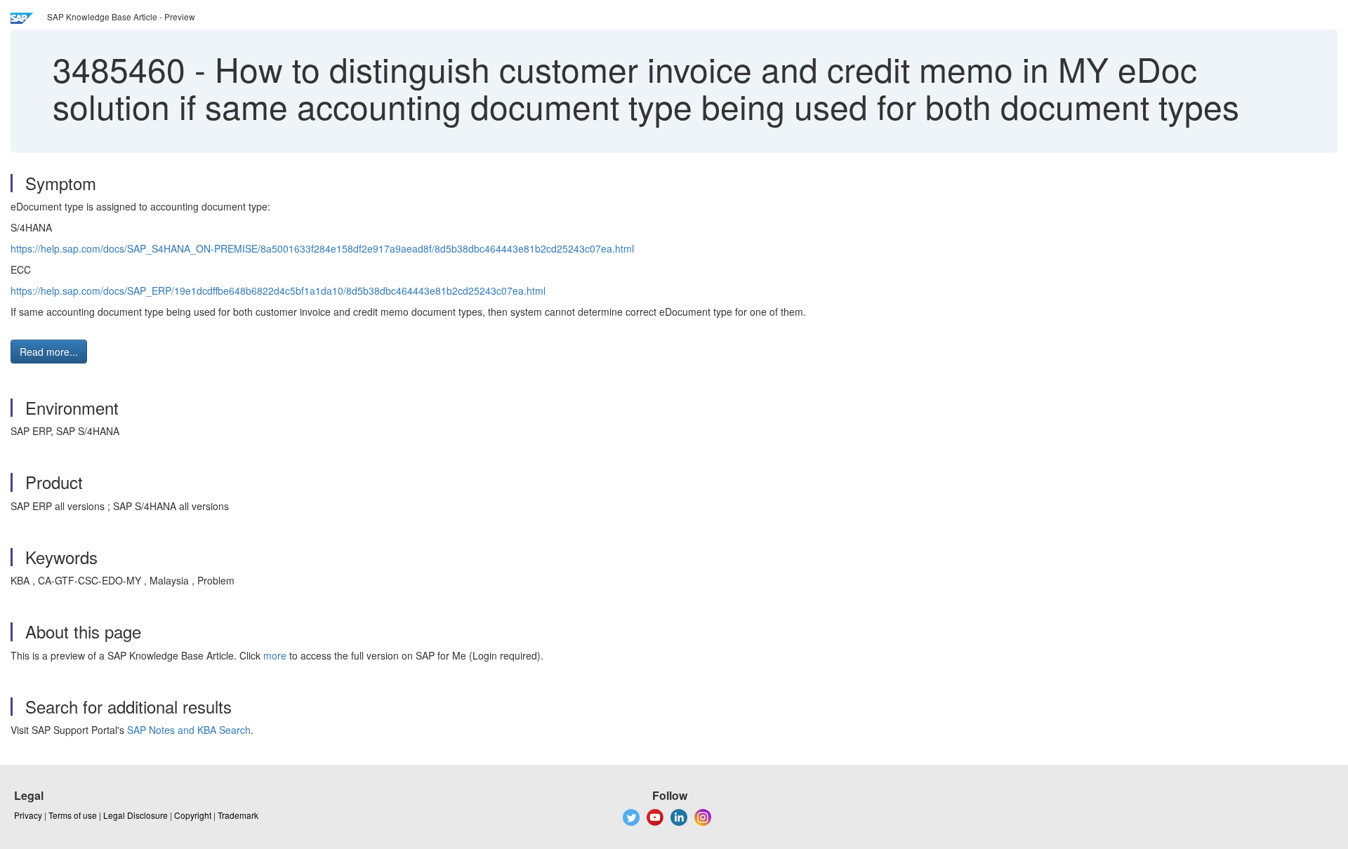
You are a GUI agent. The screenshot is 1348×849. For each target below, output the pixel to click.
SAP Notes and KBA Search (189, 730)
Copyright (192, 815)
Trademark (238, 815)
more (274, 655)
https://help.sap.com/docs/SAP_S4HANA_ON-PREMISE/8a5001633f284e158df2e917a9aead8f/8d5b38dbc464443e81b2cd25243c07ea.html (322, 248)
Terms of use (72, 815)
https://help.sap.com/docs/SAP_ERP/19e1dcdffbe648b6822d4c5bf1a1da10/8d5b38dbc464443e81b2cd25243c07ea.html (278, 290)
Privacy (28, 815)
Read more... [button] (49, 352)
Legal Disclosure (135, 815)
